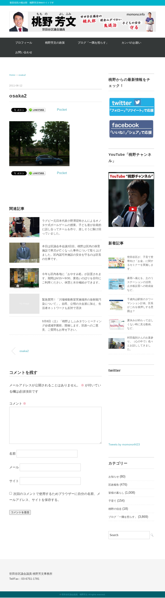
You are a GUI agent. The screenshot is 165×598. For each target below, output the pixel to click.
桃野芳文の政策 (55, 42)
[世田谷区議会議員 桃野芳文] (82, 14)
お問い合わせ (23, 52)
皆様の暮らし (116, 492)
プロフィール (23, 42)
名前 (12, 453)
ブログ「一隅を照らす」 (93, 42)
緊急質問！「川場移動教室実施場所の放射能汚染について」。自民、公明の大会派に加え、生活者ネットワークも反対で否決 (71, 304)
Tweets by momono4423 (124, 444)
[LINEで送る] (36, 109)
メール (14, 467)
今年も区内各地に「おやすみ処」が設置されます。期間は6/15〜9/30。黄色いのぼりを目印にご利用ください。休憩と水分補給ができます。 (71, 278)
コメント (17, 403)
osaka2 (22, 75)
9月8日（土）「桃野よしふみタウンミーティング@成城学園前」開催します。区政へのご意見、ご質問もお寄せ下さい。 (72, 325)
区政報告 (113, 484)
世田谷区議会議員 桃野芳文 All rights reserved (83, 594)
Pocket (62, 109)
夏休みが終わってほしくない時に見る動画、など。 (140, 324)
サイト (14, 481)
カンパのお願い (131, 42)
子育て (112, 500)
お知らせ (113, 476)
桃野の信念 (115, 508)
